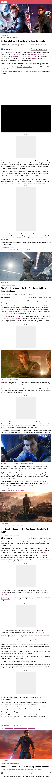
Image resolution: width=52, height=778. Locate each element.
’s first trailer (33, 54)
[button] (50, 49)
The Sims (27, 559)
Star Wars (15, 54)
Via (2, 382)
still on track (28, 597)
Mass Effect (21, 559)
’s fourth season (19, 56)
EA (34, 728)
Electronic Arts (45, 552)
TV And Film (13, 250)
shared (8, 661)
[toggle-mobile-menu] (50, 2)
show (24, 69)
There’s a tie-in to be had (12, 238)
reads (13, 648)
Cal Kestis (4, 316)
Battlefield (37, 559)
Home (2, 35)
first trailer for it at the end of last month (13, 183)
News (6, 35)
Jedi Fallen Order (9, 728)
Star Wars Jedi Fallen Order (28, 250)
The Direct (18, 65)
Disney (34, 58)
